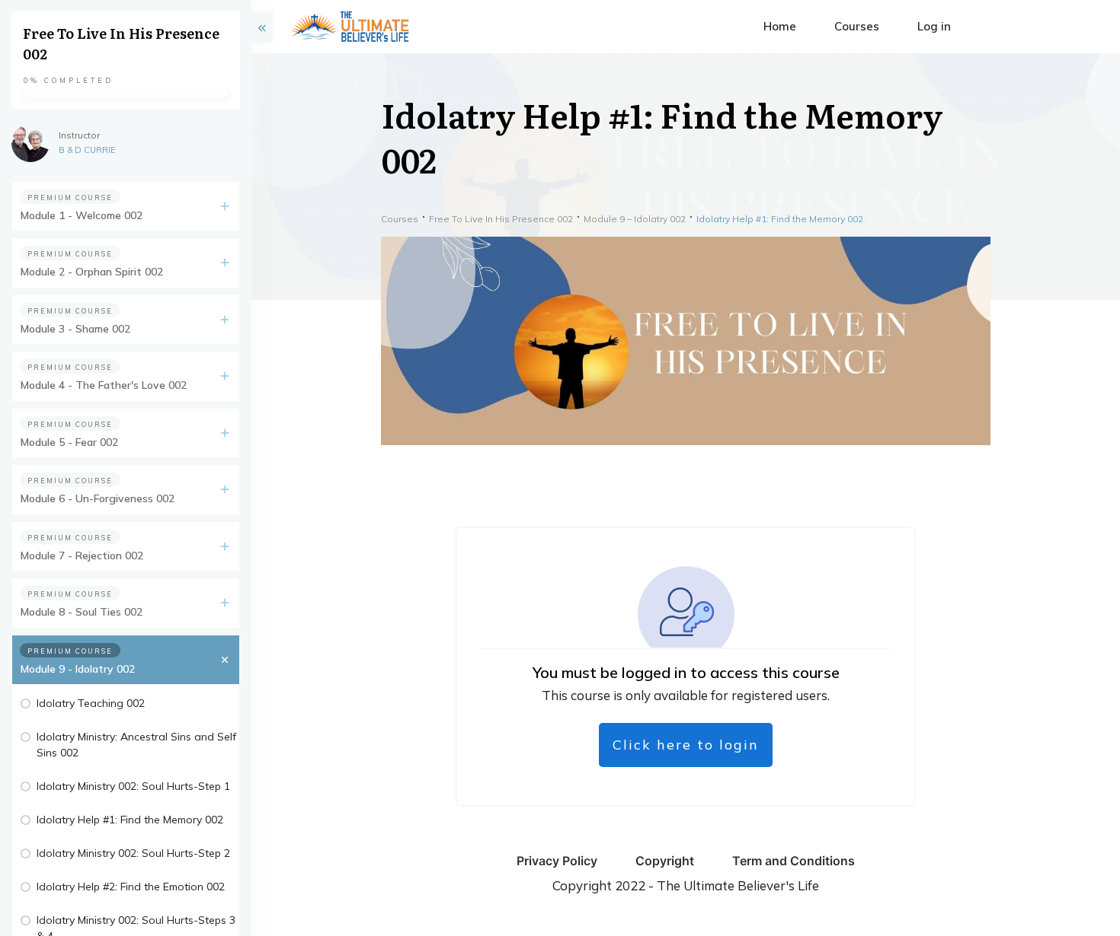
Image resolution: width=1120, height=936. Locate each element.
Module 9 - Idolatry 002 (78, 669)
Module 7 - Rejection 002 (82, 555)
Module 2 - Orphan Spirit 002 (92, 272)
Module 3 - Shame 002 (75, 329)
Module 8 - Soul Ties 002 (81, 612)
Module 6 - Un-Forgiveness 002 (97, 498)
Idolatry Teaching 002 (91, 703)
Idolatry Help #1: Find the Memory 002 (130, 819)
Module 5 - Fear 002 (69, 442)
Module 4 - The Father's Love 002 (104, 385)
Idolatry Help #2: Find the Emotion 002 (131, 886)
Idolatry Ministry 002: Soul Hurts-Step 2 (133, 853)
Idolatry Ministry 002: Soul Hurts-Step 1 (133, 786)
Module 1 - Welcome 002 (81, 215)
